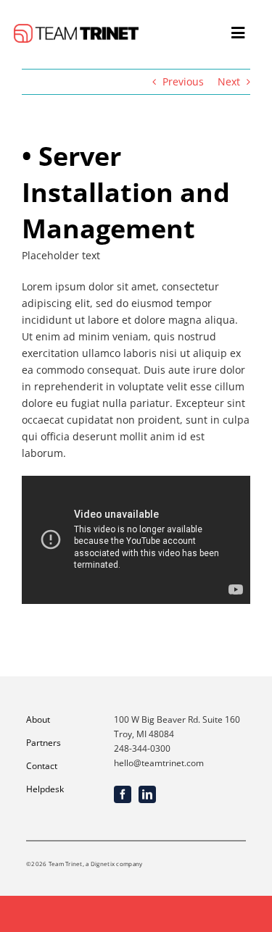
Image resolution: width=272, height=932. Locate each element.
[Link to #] (237, 33)
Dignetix (103, 864)
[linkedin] (147, 794)
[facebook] (122, 794)
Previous (183, 81)
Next (229, 81)
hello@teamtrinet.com (159, 763)
